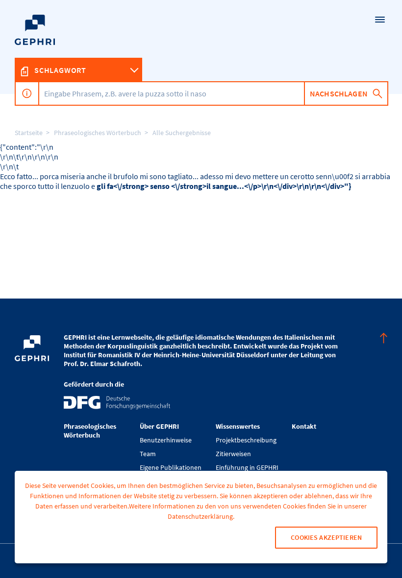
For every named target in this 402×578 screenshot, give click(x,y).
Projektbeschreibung (246, 440)
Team (148, 453)
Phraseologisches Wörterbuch (97, 132)
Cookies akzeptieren (326, 537)
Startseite (29, 132)
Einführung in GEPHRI (247, 467)
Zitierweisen (233, 453)
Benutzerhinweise (166, 440)
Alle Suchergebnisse (181, 132)
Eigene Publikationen (170, 467)
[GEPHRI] (201, 47)
